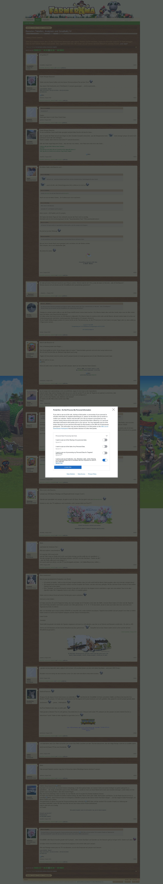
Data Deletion (71, 474)
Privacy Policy (92, 474)
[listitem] (81, 436)
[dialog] (81, 442)
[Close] (114, 410)
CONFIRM (67, 467)
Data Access (81, 474)
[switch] (104, 440)
